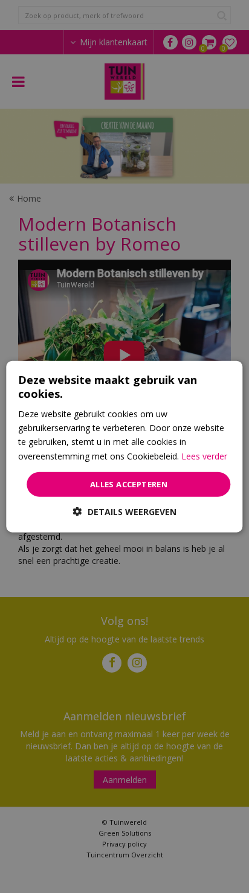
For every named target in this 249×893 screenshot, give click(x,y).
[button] (124, 511)
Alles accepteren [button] (128, 483)
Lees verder (204, 455)
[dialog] (124, 446)
